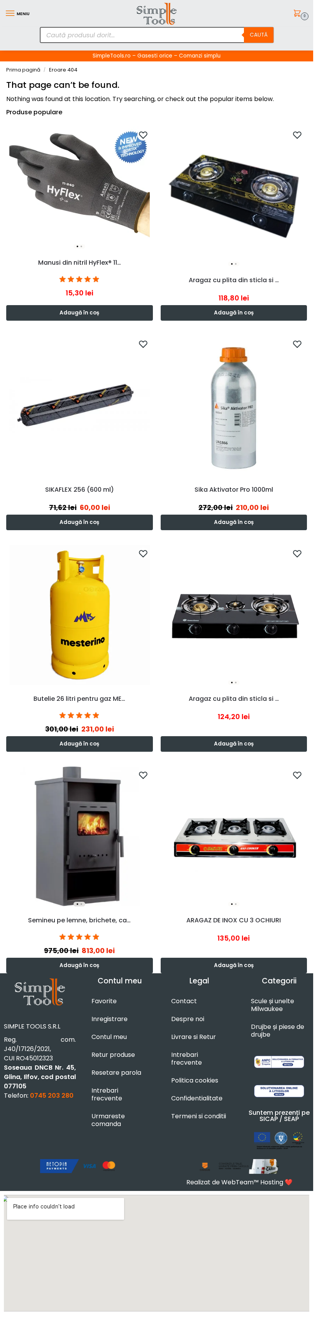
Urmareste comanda (108, 1120)
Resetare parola (116, 1072)
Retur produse (113, 1054)
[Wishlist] (143, 135)
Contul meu (109, 1036)
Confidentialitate (197, 1098)
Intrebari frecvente (106, 1094)
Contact (184, 1001)
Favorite (104, 1001)
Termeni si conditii (198, 1116)
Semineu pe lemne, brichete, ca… (79, 920)
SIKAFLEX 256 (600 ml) (79, 489)
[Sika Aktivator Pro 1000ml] (234, 405)
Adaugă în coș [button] (79, 312)
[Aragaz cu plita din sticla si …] (234, 196)
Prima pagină (23, 69)
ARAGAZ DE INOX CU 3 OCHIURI (233, 920)
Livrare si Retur (193, 1036)
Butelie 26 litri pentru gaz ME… (79, 698)
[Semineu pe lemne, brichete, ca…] (79, 836)
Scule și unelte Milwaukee (272, 1005)
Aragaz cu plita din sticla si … (234, 280)
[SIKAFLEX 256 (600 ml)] (79, 405)
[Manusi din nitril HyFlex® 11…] (79, 187)
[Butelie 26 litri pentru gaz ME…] (79, 615)
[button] (298, 14)
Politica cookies (194, 1080)
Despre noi (187, 1018)
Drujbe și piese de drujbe (277, 1030)
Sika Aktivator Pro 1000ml (234, 489)
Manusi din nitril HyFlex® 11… (79, 262)
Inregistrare (109, 1018)
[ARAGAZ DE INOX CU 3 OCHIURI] (234, 836)
